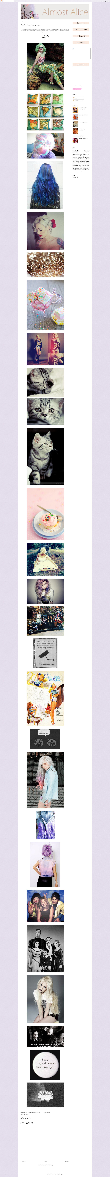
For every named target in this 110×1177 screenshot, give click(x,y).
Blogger (60, 1174)
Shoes (74, 165)
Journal (80, 154)
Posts (75, 98)
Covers (88, 168)
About (81, 166)
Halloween (83, 169)
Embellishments (76, 158)
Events (88, 166)
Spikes (84, 162)
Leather (86, 169)
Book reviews (85, 168)
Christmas (74, 164)
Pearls (81, 162)
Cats (86, 166)
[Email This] (43, 1112)
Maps (74, 168)
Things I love (75, 161)
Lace (78, 156)
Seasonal (74, 160)
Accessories (79, 157)
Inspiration (26, 1114)
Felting (80, 169)
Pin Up (74, 162)
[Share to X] (46, 1112)
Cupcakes (78, 164)
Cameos (88, 165)
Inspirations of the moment (78, 136)
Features (75, 156)
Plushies (79, 170)
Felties (78, 169)
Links (83, 161)
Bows (85, 156)
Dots (76, 169)
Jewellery (75, 153)
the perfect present (83, 170)
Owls (88, 161)
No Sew (87, 160)
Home (45, 1161)
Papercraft (75, 157)
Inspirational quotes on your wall (83, 129)
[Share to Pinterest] (49, 1112)
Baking (83, 166)
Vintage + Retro (85, 154)
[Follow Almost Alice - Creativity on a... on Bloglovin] (77, 89)
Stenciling (74, 166)
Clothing (82, 156)
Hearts (78, 162)
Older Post (67, 1161)
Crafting (86, 151)
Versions (77, 166)
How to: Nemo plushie (83, 115)
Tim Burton (79, 160)
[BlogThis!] (45, 1112)
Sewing (82, 153)
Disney (74, 169)
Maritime (76, 165)
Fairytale (84, 160)
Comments (76, 100)
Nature (85, 161)
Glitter (88, 164)
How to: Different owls (83, 138)
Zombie (87, 162)
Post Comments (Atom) (48, 1165)
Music (80, 165)
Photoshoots (75, 170)
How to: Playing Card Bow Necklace (83, 122)
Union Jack (84, 165)
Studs (88, 156)
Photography (82, 158)
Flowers (80, 161)
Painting (87, 158)
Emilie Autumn (84, 164)
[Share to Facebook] (48, 1112)
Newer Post (24, 1161)
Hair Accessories (85, 157)
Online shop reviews (78, 168)
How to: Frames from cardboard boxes (83, 108)
